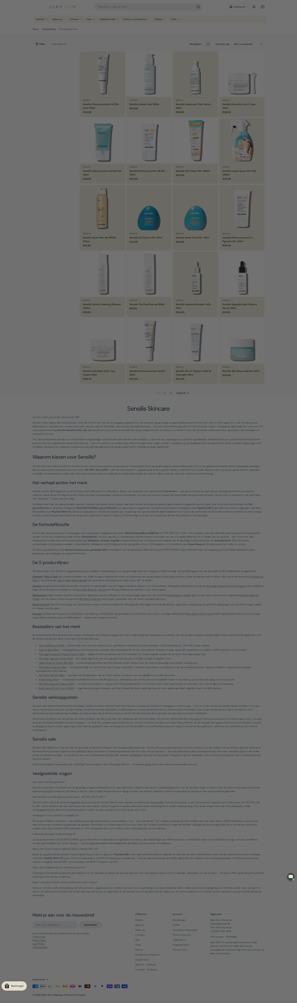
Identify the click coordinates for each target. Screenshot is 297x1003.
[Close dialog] (205, 468)
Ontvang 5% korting (179, 517)
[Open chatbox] (291, 876)
